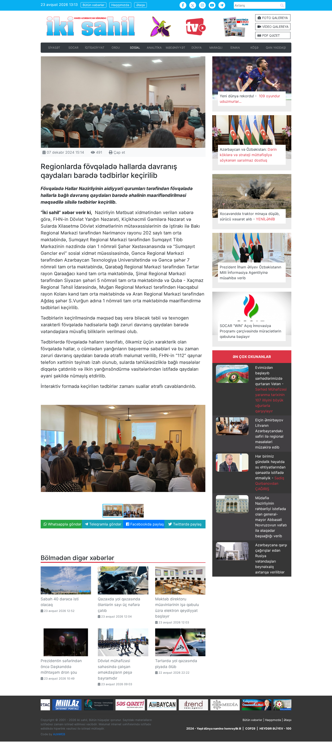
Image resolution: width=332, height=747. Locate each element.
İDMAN (235, 47)
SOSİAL (135, 47)
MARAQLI (215, 47)
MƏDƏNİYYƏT (175, 47)
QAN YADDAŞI (276, 47)
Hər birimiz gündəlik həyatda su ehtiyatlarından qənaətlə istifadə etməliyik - (270, 472)
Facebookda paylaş (146, 524)
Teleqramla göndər (104, 524)
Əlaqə (140, 5)
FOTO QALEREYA (274, 18)
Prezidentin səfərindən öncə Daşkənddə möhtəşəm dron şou (61, 667)
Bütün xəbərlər (93, 5)
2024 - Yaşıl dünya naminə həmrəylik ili (213, 728)
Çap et (118, 152)
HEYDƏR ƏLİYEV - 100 (275, 728)
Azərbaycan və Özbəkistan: (248, 154)
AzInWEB (59, 734)
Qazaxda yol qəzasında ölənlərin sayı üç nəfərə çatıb (119, 605)
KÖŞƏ (254, 47)
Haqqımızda (120, 5)
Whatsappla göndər (64, 524)
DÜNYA (197, 47)
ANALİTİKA (154, 47)
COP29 (250, 728)
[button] (201, 397)
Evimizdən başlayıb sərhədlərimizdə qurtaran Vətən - (271, 389)
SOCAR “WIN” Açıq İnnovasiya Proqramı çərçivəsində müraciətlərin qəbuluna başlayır (250, 331)
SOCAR (73, 47)
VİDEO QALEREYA (274, 27)
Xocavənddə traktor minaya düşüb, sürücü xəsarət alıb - (250, 216)
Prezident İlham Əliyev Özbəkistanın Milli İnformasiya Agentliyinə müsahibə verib (250, 272)
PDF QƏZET (270, 35)
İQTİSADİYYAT (94, 47)
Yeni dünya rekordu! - (250, 99)
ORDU (116, 47)
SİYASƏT (54, 47)
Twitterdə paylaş (186, 524)
